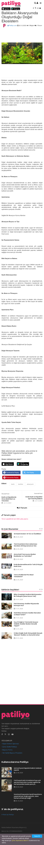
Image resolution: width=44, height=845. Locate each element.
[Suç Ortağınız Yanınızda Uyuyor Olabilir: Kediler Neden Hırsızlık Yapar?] (7, 624)
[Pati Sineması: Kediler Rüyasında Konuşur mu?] (7, 606)
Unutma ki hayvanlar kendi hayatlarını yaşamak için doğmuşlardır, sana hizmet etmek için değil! (28, 796)
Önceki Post (5, 494)
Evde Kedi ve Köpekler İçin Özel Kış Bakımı (34, 498)
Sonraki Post (38, 493)
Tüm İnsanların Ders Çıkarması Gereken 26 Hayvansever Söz (25, 545)
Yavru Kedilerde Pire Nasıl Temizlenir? (23, 576)
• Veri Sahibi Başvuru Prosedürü (12, 753)
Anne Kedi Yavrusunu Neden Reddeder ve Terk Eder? (25, 555)
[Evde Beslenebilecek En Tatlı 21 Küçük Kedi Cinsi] (7, 566)
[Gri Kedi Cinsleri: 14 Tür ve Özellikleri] (7, 535)
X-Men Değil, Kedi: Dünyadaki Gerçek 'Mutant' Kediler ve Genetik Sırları (28, 634)
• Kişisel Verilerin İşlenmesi (10, 744)
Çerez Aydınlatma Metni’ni (20, 840)
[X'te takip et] (5, 734)
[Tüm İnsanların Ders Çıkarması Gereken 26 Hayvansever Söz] (7, 546)
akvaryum (30, 484)
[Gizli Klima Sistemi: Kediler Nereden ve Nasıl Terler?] (7, 615)
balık (12, 484)
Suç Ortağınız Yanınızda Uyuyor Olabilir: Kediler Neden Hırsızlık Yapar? (26, 624)
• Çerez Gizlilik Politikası (9, 747)
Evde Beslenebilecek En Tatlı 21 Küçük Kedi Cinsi (28, 565)
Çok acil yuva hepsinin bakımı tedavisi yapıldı (28, 769)
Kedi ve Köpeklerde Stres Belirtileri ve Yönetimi (9, 499)
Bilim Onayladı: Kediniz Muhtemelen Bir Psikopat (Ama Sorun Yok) (27, 595)
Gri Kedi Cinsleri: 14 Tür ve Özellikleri (27, 534)
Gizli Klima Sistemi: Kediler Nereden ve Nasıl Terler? (27, 614)
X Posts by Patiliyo (8, 815)
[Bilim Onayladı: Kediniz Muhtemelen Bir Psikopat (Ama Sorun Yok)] (7, 596)
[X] (36, 8)
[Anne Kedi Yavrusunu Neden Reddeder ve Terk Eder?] (7, 555)
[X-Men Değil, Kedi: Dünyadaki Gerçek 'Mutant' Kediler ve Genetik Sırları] (7, 635)
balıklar (20, 484)
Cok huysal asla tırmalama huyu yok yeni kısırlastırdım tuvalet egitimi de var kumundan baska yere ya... (27, 782)
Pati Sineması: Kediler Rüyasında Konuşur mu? (26, 604)
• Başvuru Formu (7, 750)
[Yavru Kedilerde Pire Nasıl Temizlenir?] (7, 576)
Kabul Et (37, 836)
